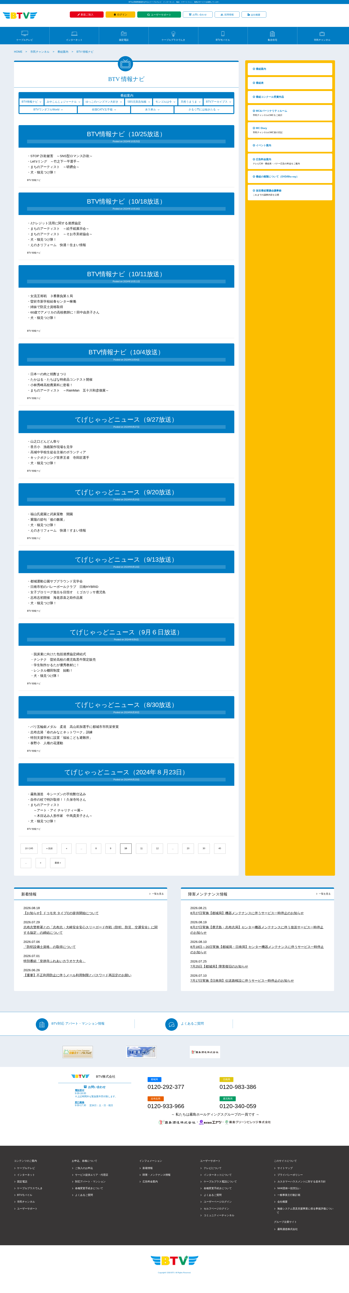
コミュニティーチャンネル (219, 1215)
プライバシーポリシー (290, 1174)
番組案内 (62, 51)
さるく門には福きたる (202, 109)
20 (188, 848)
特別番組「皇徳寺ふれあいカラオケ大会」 (54, 961)
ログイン (122, 14)
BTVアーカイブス (217, 101)
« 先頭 (49, 848)
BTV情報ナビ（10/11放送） (126, 273)
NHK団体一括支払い (288, 1188)
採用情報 (229, 14)
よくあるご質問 (192, 1023)
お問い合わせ (199, 14)
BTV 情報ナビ (34, 180)
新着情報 (29, 894)
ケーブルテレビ (24, 39)
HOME (18, 51)
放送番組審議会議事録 (267, 192)
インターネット (74, 39)
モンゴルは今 (163, 101)
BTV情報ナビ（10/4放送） (126, 352)
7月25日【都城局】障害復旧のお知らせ (219, 966)
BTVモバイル (223, 39)
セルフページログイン (216, 1208)
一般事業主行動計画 (288, 1194)
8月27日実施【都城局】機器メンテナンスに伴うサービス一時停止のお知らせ (247, 913)
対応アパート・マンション (90, 1181)
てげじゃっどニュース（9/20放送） (126, 492)
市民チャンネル (322, 39)
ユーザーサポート (161, 14)
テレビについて (213, 1168)
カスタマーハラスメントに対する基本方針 (301, 1181)
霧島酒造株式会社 (287, 1229)
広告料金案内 (276, 161)
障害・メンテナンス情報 (157, 1174)
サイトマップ (285, 1168)
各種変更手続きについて (89, 1188)
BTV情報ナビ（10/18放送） (126, 201)
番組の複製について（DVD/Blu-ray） (277, 176)
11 (141, 848)
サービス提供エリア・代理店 (91, 1174)
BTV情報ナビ (30, 101)
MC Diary (267, 130)
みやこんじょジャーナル (62, 101)
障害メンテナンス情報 (207, 894)
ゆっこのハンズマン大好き (102, 101)
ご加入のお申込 (84, 1168)
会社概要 (255, 14)
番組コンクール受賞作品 (270, 96)
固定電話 (124, 39)
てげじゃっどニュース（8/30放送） (126, 704)
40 (219, 848)
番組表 (260, 82)
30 (204, 848)
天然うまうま (189, 101)
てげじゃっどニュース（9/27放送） (126, 419)
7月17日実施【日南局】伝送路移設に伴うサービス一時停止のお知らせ (242, 980)
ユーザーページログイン (218, 1201)
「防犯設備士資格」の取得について (49, 947)
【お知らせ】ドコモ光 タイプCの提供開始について (61, 913)
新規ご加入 (87, 14)
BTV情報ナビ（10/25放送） (126, 133)
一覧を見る (158, 893)
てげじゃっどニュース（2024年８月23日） (126, 772)
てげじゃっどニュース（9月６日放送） (126, 632)
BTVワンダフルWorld (46, 109)
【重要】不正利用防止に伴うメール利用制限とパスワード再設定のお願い (77, 975)
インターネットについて (218, 1174)
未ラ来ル (150, 109)
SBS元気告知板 (137, 101)
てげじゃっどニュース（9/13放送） (126, 559)
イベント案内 (263, 145)
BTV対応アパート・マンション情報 (78, 1023)
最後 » (58, 863)
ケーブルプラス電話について (220, 1181)
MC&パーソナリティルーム (270, 112)
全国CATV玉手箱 (102, 109)
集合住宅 (272, 39)
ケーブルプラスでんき (173, 39)
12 (157, 848)
